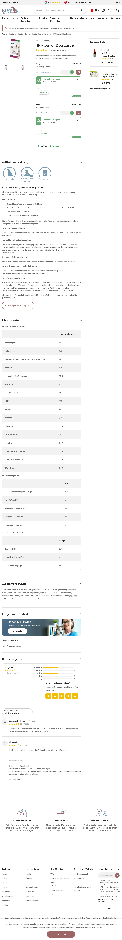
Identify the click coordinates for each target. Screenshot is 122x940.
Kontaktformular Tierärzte (61, 878)
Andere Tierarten (25, 19)
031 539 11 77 (107, 908)
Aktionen (90, 18)
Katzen (5, 18)
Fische (4, 887)
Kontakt (29, 874)
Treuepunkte (79, 878)
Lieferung (30, 891)
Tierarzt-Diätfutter (55, 19)
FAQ (118, 2)
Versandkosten (45, 72)
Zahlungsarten (32, 900)
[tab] (58, 80)
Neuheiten (103, 18)
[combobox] (60, 10)
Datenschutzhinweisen (92, 927)
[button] (95, 10)
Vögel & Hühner (8, 896)
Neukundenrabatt (81, 874)
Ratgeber (54, 895)
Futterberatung (56, 890)
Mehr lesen (75, 28)
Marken (5, 905)
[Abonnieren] (117, 875)
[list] (14, 49)
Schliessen (61, 934)
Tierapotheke (77, 18)
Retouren (30, 896)
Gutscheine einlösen (82, 883)
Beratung (115, 18)
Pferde (5, 883)
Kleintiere (6, 891)
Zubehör (43, 18)
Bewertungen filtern (11, 710)
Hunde (15, 18)
